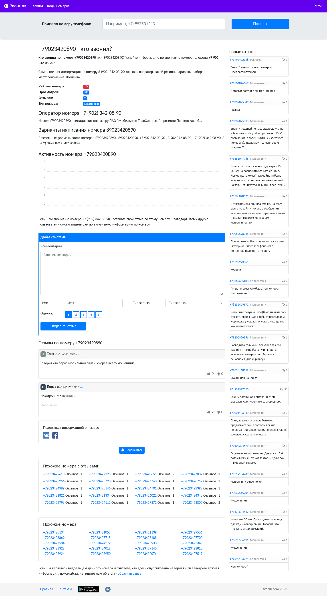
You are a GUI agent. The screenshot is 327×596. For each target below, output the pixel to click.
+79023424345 (191, 495)
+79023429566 (191, 532)
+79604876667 (239, 83)
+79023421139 (146, 532)
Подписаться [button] (134, 450)
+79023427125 (100, 474)
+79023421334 (100, 495)
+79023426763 (146, 481)
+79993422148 (239, 60)
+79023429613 (54, 474)
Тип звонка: (142, 303)
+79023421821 (54, 495)
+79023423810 (191, 548)
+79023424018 (100, 548)
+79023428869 (54, 538)
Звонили (17, 6)
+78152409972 (239, 304)
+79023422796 (54, 503)
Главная (38, 6)
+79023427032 (191, 474)
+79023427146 (146, 548)
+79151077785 (239, 159)
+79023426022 (146, 495)
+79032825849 (239, 102)
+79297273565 (239, 262)
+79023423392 (191, 488)
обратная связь (129, 574)
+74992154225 (239, 559)
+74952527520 (239, 389)
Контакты (65, 589)
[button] (261, 24)
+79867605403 (239, 281)
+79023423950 (100, 554)
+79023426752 (191, 481)
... (79, 354)
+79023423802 (191, 503)
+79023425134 (54, 532)
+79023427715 (100, 538)
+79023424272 (100, 543)
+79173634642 (239, 512)
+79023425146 (100, 488)
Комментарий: (51, 246)
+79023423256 (54, 481)
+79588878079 (239, 196)
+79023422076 (146, 554)
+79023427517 (191, 554)
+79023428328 (54, 548)
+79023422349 (191, 543)
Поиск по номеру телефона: (66, 24)
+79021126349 (239, 413)
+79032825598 (239, 121)
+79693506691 (239, 540)
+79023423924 (54, 554)
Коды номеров (58, 6)
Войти (317, 6)
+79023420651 (146, 474)
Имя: (44, 303)
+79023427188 (146, 538)
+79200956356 (239, 337)
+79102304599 (239, 446)
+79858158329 (239, 370)
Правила (46, 589)
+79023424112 (100, 503)
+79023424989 (54, 488)
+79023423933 (146, 543)
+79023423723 (100, 481)
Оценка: (46, 313)
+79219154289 (239, 474)
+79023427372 (146, 503)
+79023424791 (146, 488)
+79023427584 (54, 543)
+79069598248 (239, 234)
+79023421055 (100, 532)
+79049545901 (239, 493)
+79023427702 (191, 538)
